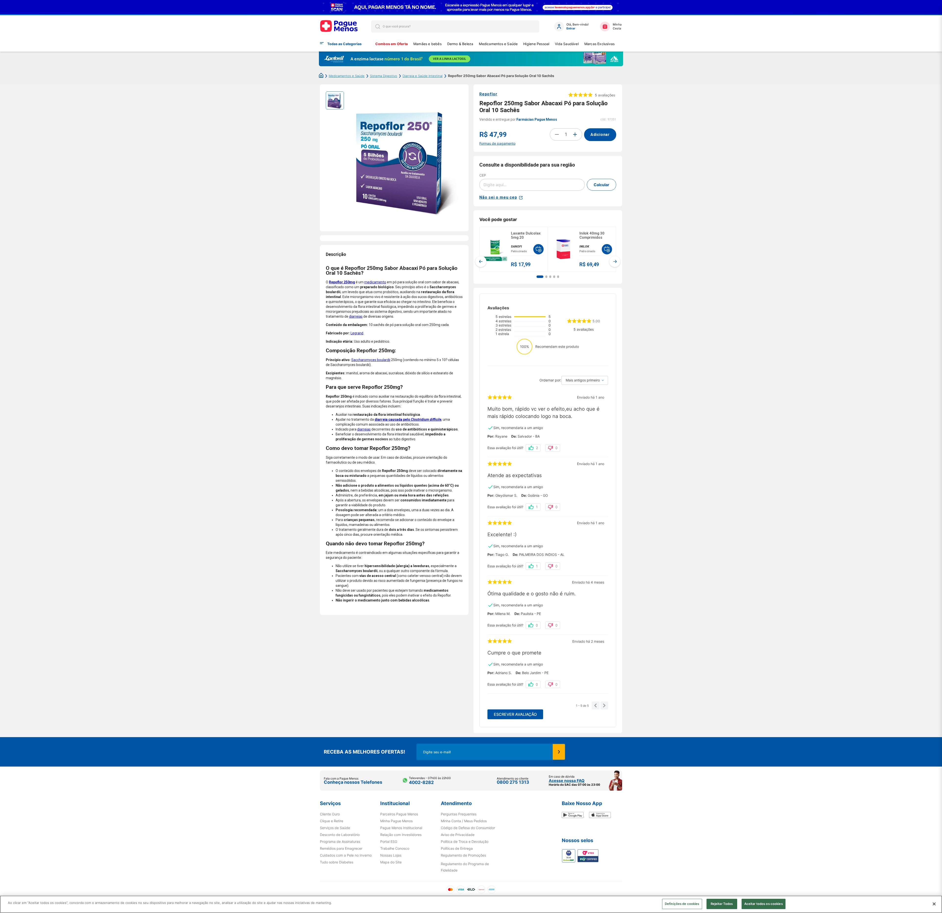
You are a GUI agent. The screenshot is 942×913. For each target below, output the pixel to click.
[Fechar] (934, 904)
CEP (482, 175)
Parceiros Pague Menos (399, 814)
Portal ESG (388, 842)
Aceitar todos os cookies (763, 904)
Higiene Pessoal (536, 44)
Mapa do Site (391, 862)
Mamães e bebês (427, 44)
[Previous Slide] (480, 261)
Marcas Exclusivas (599, 44)
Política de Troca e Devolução (464, 842)
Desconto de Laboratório (340, 835)
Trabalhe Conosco (394, 848)
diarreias (356, 316)
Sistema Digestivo (383, 76)
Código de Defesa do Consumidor (468, 828)
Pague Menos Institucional (401, 828)
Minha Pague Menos (396, 821)
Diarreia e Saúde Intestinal (423, 76)
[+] (575, 134)
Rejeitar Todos (722, 904)
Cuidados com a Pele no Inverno (346, 855)
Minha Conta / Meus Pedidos (464, 821)
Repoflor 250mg (342, 282)
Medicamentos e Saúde (498, 44)
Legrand (357, 333)
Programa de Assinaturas (340, 842)
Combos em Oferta (391, 44)
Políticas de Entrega (457, 848)
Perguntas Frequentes (458, 814)
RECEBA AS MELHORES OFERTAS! (364, 752)
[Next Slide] (614, 261)
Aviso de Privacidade (457, 835)
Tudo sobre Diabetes (336, 862)
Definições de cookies (682, 904)
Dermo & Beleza (460, 44)
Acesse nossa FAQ (567, 780)
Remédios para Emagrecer (341, 848)
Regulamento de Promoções (463, 855)
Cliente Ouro (330, 814)
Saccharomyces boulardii (370, 360)
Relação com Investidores (400, 835)
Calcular (601, 184)
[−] (557, 134)
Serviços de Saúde (335, 828)
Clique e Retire (331, 821)
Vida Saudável (567, 44)
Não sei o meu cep (498, 197)
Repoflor (488, 94)
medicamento (375, 282)
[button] (539, 276)
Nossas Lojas (390, 855)
